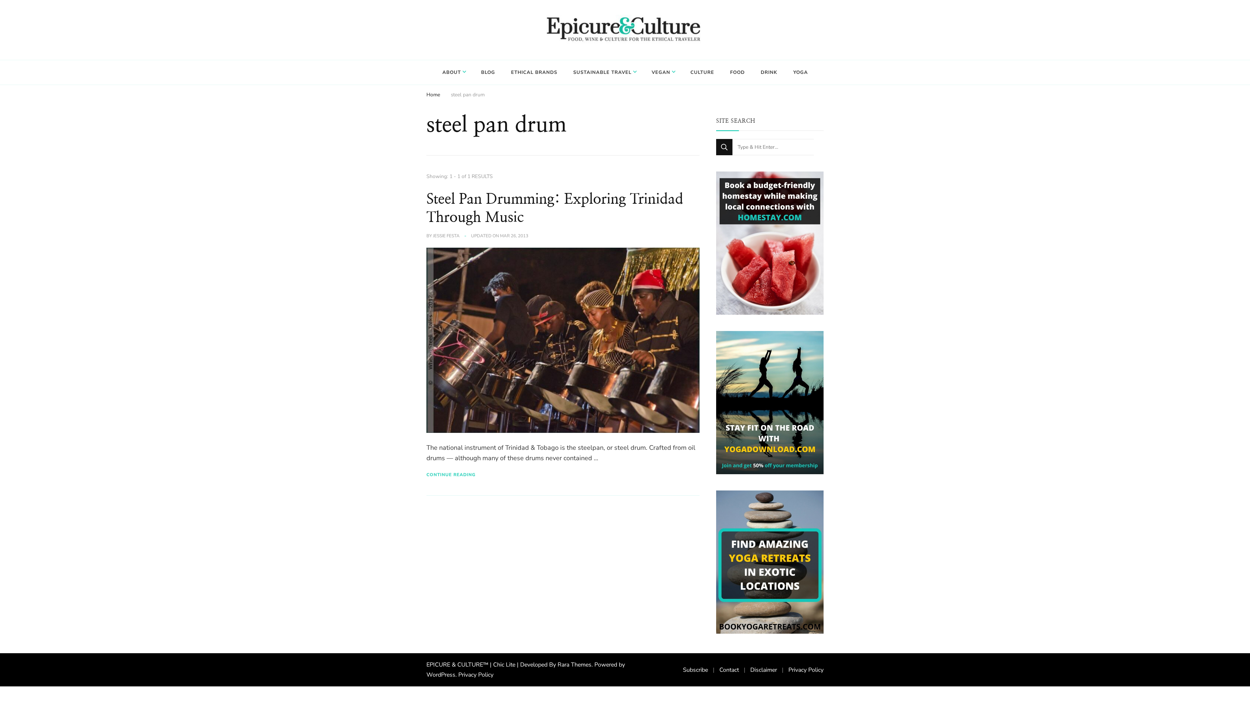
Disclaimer (763, 670)
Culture (702, 72)
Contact (729, 670)
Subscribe (695, 670)
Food (737, 72)
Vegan (661, 72)
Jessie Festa (446, 236)
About (451, 72)
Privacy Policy (475, 675)
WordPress (440, 675)
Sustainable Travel (602, 72)
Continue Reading (451, 475)
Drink (769, 72)
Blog (488, 72)
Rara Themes (574, 665)
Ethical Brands (534, 72)
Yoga (800, 72)
